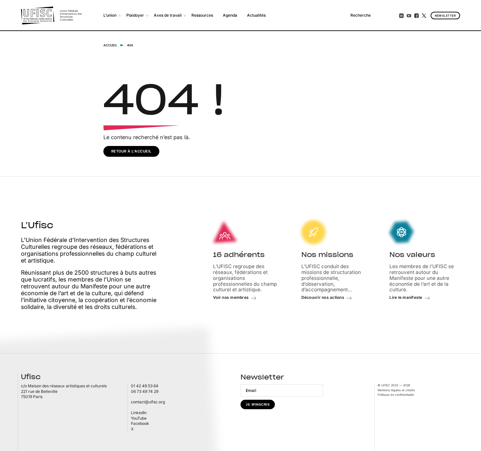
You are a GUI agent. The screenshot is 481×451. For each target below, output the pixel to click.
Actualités (256, 15)
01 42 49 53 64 (144, 385)
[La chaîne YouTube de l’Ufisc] (409, 15)
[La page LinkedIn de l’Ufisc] (401, 15)
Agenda (230, 15)
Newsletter (445, 15)
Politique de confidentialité (396, 394)
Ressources (202, 15)
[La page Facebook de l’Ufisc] (416, 15)
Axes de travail (168, 15)
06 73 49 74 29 (144, 391)
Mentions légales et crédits (396, 390)
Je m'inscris (258, 404)
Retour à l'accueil (131, 151)
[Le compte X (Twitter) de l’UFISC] (424, 15)
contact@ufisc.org (148, 401)
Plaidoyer (135, 15)
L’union (109, 15)
